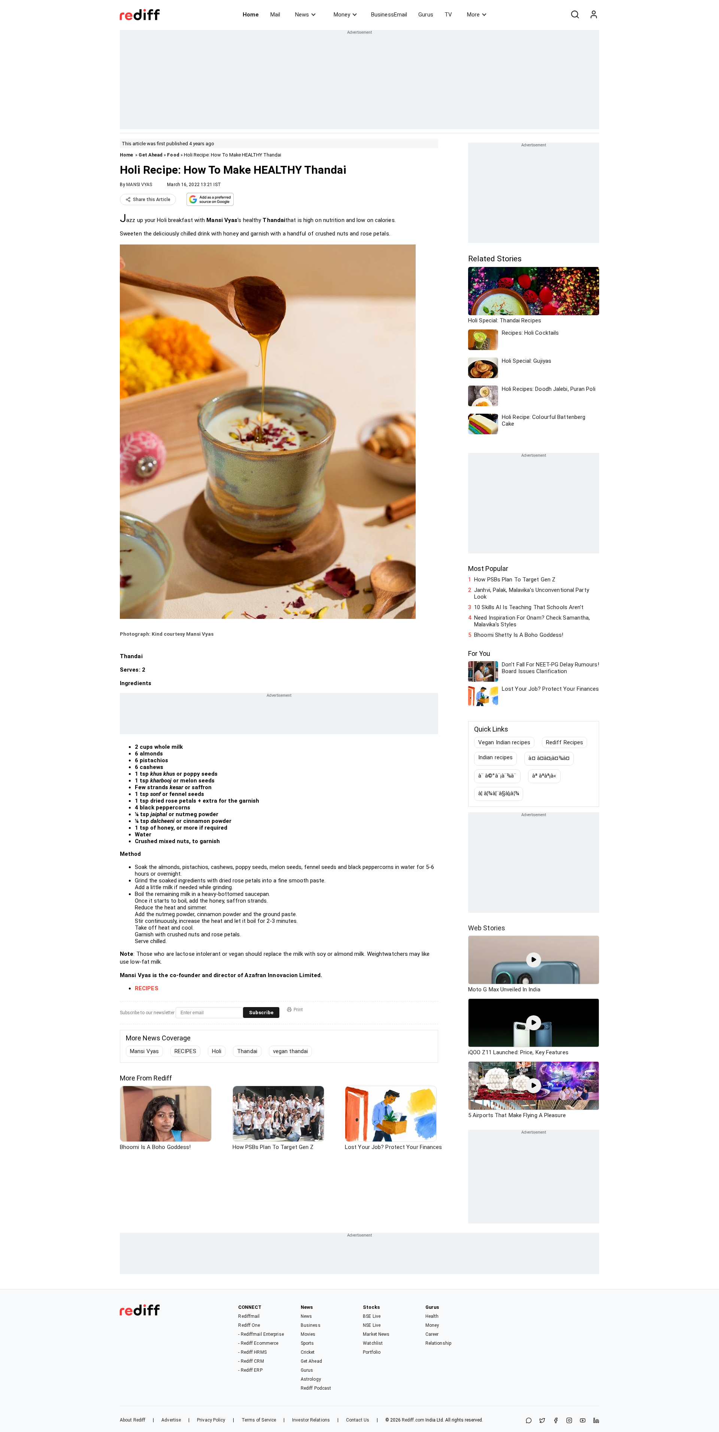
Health (432, 1316)
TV (448, 14)
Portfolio (371, 1352)
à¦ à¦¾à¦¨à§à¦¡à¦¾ (498, 793)
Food (173, 155)
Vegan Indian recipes (504, 742)
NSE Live (371, 1325)
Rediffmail (249, 1316)
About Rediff (132, 1420)
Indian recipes (495, 757)
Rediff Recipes (564, 742)
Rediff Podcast (316, 1388)
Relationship (438, 1343)
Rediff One (249, 1325)
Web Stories (486, 928)
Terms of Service (259, 1420)
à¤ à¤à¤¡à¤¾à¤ (549, 758)
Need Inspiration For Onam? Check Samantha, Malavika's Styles (532, 621)
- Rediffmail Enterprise (260, 1334)
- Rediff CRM (251, 1361)
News (302, 14)
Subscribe (261, 1012)
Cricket (308, 1352)
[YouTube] (583, 1421)
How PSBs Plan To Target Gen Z (514, 579)
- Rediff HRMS (252, 1352)
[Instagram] (569, 1421)
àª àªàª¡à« (544, 775)
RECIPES (185, 1051)
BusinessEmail (389, 14)
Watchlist (373, 1343)
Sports (307, 1343)
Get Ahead (151, 155)
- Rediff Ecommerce (258, 1343)
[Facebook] (556, 1421)
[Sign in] (593, 15)
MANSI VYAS (139, 184)
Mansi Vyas (144, 1051)
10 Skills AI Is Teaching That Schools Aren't (528, 607)
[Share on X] (542, 1421)
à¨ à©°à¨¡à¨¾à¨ (497, 775)
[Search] (574, 15)
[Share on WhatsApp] (529, 1421)
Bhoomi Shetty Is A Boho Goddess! (518, 635)
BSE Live (371, 1316)
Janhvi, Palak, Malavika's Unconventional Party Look (531, 593)
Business (311, 1325)
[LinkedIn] (596, 1421)
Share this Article (151, 199)
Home (251, 14)
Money (342, 14)
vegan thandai (290, 1051)
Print (298, 1009)
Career (432, 1334)
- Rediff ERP (250, 1370)
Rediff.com (413, 1420)
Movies (308, 1334)
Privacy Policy (211, 1420)
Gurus (425, 14)
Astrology (311, 1379)
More (473, 14)
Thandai (247, 1051)
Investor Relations (311, 1420)
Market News (376, 1334)
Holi (216, 1051)
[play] (533, 959)
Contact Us (357, 1420)
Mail (275, 14)
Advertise (171, 1420)
